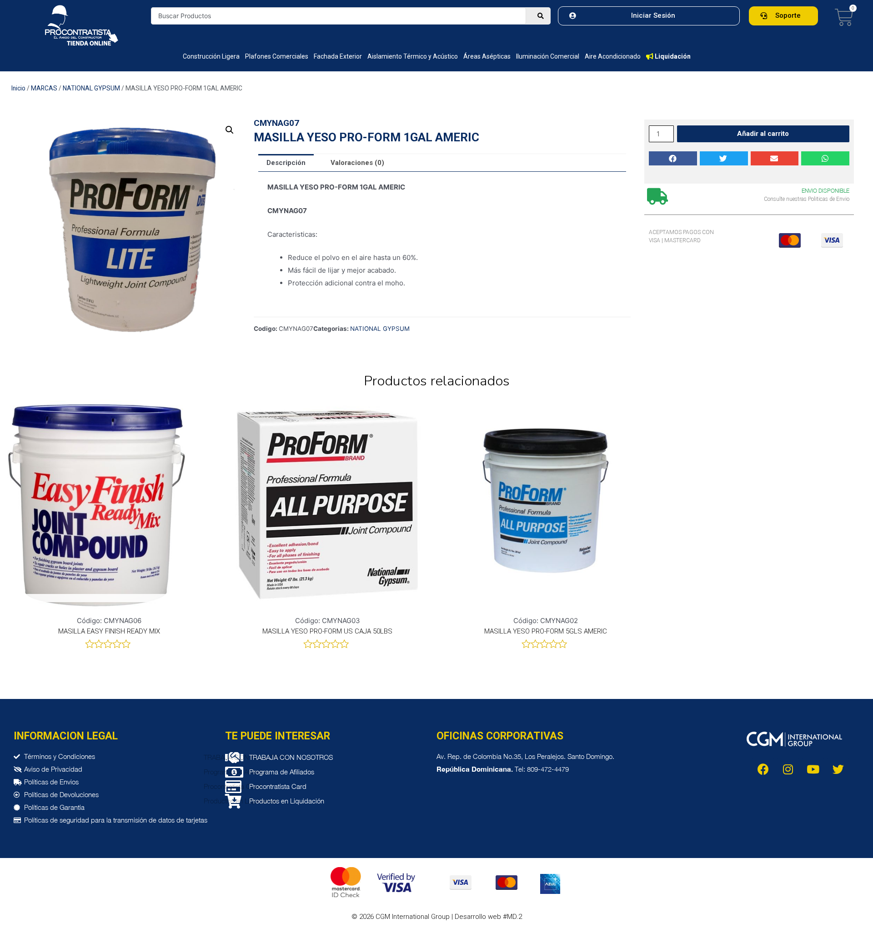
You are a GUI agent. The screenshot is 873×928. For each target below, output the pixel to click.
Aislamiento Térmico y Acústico (412, 56)
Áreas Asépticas (487, 56)
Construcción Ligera (211, 56)
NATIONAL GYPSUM (91, 88)
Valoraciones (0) (357, 163)
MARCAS (44, 88)
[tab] (286, 163)
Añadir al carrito (763, 134)
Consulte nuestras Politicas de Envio (806, 199)
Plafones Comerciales (276, 56)
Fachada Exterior (338, 56)
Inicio (18, 88)
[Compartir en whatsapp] (825, 158)
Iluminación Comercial (547, 56)
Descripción (286, 163)
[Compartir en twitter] (724, 158)
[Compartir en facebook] (673, 158)
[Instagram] (788, 769)
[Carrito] (844, 17)
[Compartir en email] (775, 158)
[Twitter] (838, 769)
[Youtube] (813, 769)
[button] (649, 15)
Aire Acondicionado (613, 56)
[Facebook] (763, 769)
